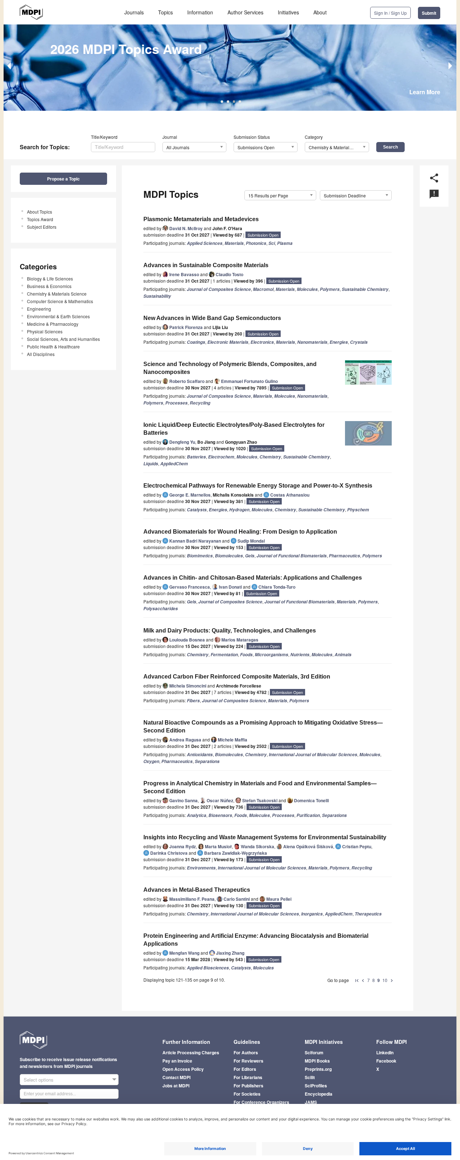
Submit (429, 13)
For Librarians (248, 1077)
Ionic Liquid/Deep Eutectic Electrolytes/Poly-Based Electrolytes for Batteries (234, 429)
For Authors (246, 1052)
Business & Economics (49, 286)
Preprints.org (318, 1069)
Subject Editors (41, 227)
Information (200, 12)
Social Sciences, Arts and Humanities (63, 339)
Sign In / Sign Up (390, 13)
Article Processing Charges (190, 1052)
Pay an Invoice (177, 1061)
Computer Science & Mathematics (60, 301)
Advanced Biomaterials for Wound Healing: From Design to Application (240, 532)
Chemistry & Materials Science (57, 294)
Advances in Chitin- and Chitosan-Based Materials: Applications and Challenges (252, 578)
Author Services (245, 12)
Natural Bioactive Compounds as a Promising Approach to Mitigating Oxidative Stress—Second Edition (263, 727)
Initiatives (288, 12)
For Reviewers (248, 1061)
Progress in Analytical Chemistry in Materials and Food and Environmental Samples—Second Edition (260, 787)
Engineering (39, 309)
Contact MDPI (176, 1077)
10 (384, 980)
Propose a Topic (63, 178)
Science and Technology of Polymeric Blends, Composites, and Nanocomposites (230, 368)
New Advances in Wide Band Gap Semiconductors (212, 318)
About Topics (39, 212)
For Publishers (248, 1085)
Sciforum (314, 1052)
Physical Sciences (45, 331)
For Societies (247, 1094)
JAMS (311, 1102)
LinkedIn (385, 1052)
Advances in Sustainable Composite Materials (205, 265)
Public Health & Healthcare (53, 346)
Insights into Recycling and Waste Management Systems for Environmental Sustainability (264, 837)
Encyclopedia (318, 1094)
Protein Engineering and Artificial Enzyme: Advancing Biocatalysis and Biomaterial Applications (255, 940)
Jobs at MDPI (175, 1085)
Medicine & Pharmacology (52, 324)
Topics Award (40, 219)
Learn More (424, 92)
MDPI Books (317, 1061)
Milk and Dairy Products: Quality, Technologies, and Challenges (229, 630)
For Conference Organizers (261, 1102)
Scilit (310, 1077)
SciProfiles (316, 1085)
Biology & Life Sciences (50, 278)
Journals (134, 12)
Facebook (386, 1061)
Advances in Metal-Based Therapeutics (196, 890)
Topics (165, 12)
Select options (39, 1079)
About (320, 12)
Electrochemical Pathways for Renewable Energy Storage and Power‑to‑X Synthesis (257, 486)
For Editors (245, 1069)
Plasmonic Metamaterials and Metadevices (201, 219)
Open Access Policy (183, 1069)
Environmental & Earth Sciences (58, 316)
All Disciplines (41, 354)
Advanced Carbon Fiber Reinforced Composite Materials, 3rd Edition (236, 676)
